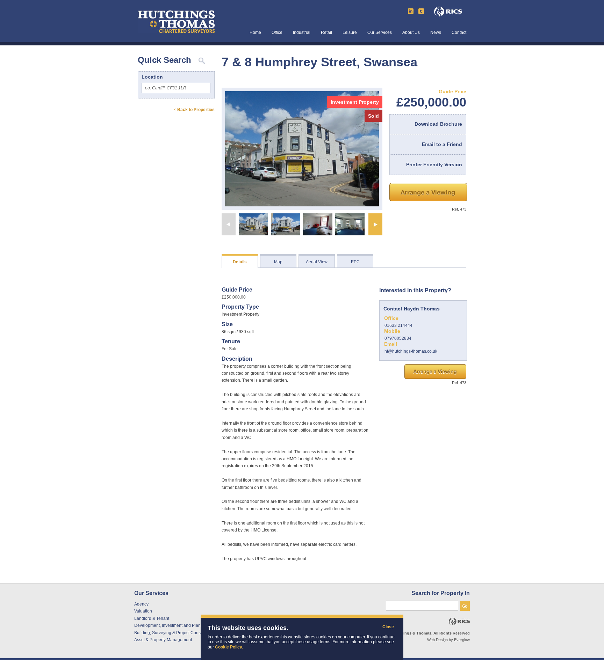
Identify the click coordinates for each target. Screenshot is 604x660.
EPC (355, 261)
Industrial (301, 32)
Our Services (379, 32)
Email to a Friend (442, 144)
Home (255, 32)
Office (277, 32)
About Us (411, 32)
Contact (459, 32)
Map (278, 261)
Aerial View (317, 261)
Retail (326, 32)
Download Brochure (438, 124)
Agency (141, 604)
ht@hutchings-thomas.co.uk (410, 351)
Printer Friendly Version (434, 164)
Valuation (143, 611)
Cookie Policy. (229, 647)
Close (385, 627)
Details (240, 261)
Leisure (350, 32)
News (435, 32)
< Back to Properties (194, 110)
